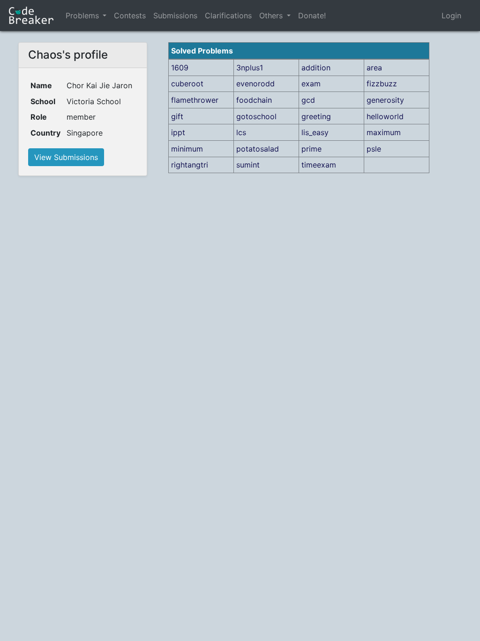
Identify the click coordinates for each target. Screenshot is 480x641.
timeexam (318, 164)
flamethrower (194, 100)
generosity (385, 100)
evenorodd (255, 83)
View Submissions (66, 157)
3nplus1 (249, 67)
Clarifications (228, 15)
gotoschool (256, 116)
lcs (241, 132)
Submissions (175, 15)
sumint (248, 164)
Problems (82, 15)
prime (311, 148)
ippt (178, 132)
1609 (179, 67)
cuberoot (187, 83)
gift (177, 116)
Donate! (312, 15)
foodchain (254, 100)
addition (315, 67)
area (374, 67)
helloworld (385, 116)
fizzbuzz (382, 83)
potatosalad (257, 148)
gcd (308, 100)
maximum (384, 132)
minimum (187, 148)
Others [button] (272, 15)
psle (374, 148)
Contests (130, 15)
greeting (316, 116)
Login (451, 15)
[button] (104, 15)
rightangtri (189, 164)
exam (311, 83)
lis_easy (315, 132)
